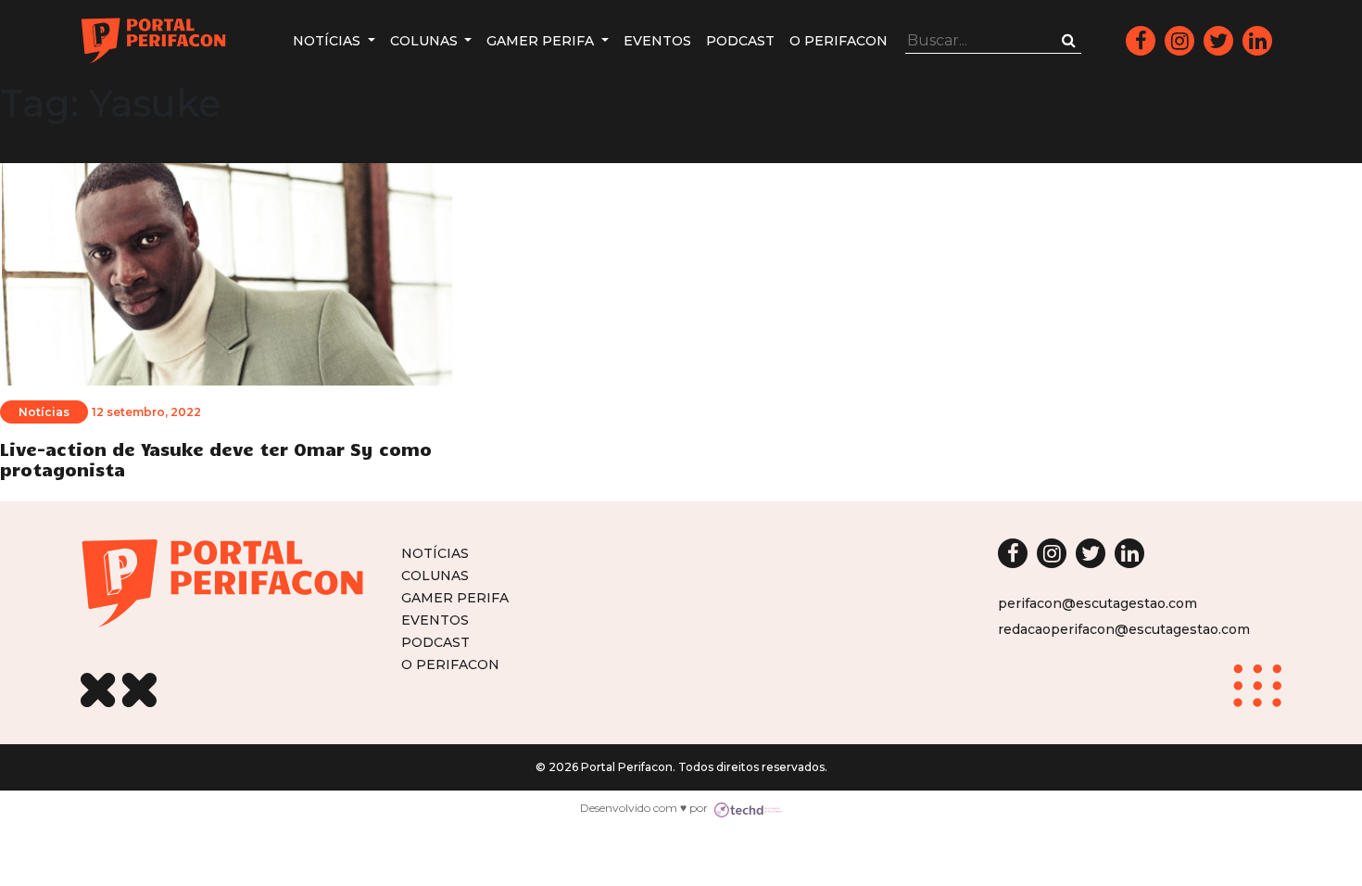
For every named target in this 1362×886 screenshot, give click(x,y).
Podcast (740, 40)
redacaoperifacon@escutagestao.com (1124, 629)
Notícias (328, 40)
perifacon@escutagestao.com (1097, 603)
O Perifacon (838, 40)
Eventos (657, 40)
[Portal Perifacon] (153, 41)
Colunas (425, 40)
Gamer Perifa (542, 40)
